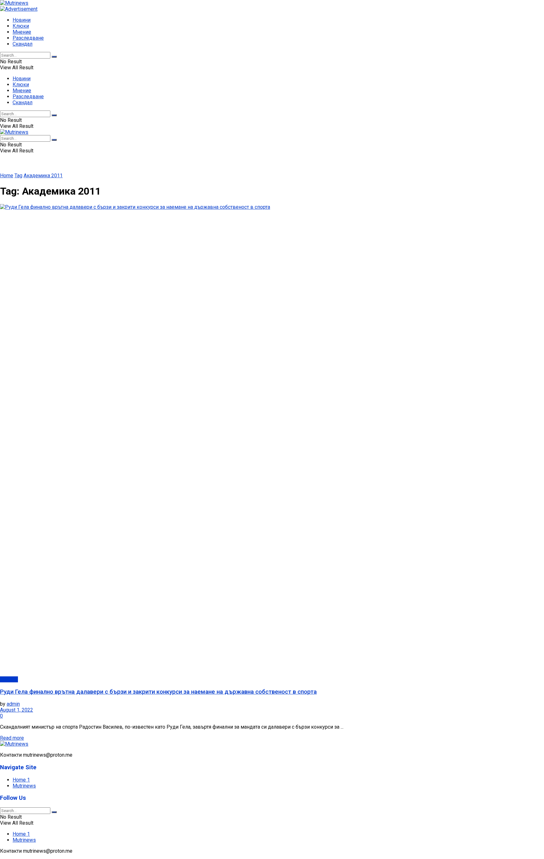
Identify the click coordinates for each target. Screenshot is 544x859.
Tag (18, 176)
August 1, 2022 (16, 710)
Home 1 (21, 780)
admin (13, 704)
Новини (22, 20)
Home (6, 176)
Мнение (22, 32)
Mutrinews (24, 786)
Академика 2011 (43, 176)
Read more (12, 738)
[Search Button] (54, 57)
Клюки (21, 26)
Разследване (28, 38)
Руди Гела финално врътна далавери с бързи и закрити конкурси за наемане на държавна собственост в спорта (158, 691)
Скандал (22, 44)
